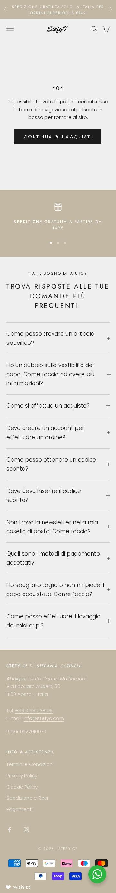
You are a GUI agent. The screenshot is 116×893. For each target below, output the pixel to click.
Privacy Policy (21, 775)
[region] (58, 217)
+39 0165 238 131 (34, 710)
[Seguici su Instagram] (26, 829)
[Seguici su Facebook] (9, 829)
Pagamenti (19, 809)
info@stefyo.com (44, 718)
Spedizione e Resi (27, 797)
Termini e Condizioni (29, 764)
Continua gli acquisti (58, 137)
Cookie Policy (22, 786)
